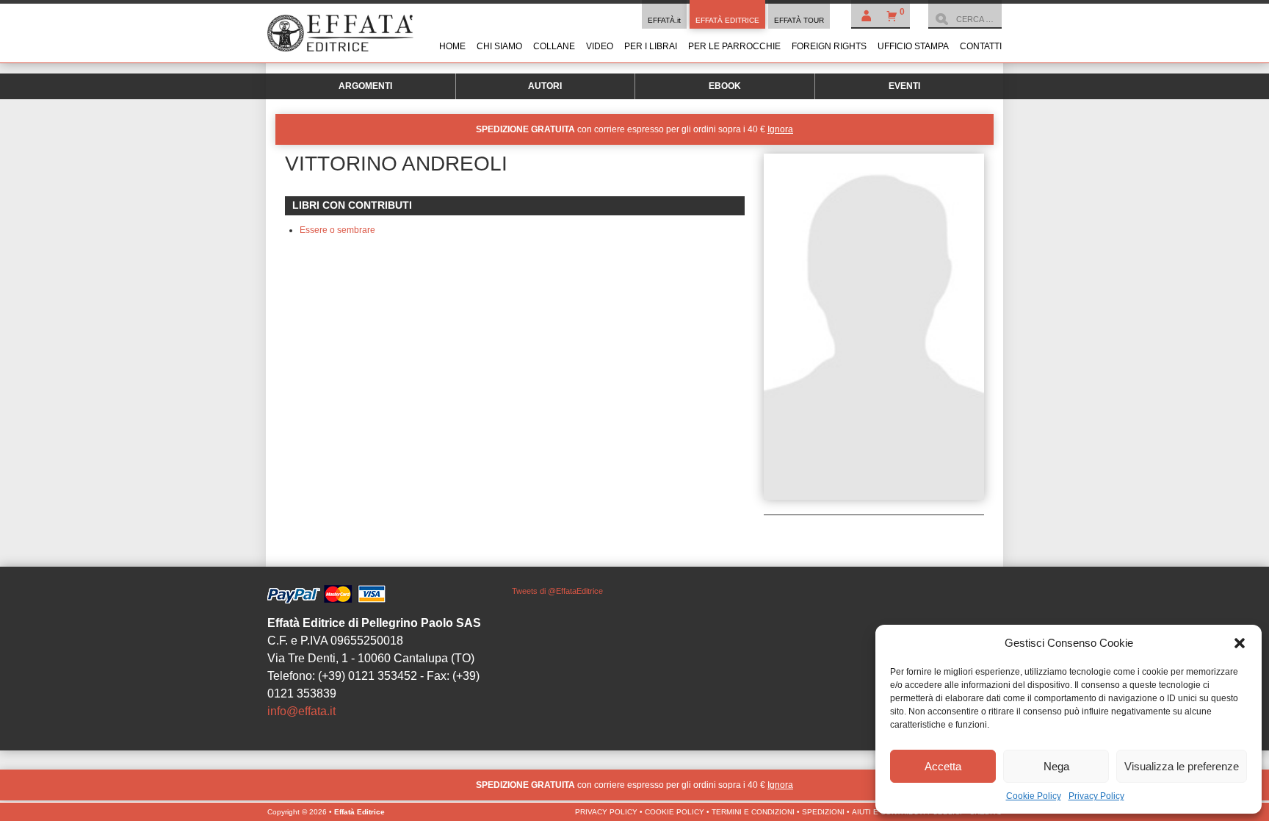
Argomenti (365, 86)
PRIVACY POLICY (606, 812)
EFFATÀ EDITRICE (727, 20)
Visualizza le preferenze (1181, 766)
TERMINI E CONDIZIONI (753, 812)
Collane (554, 46)
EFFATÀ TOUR (799, 20)
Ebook (725, 86)
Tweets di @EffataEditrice (557, 591)
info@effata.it (301, 711)
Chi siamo (499, 46)
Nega (1056, 766)
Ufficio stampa (913, 46)
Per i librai (650, 46)
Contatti (981, 46)
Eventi (904, 86)
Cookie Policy (1033, 796)
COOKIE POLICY (674, 812)
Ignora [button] (780, 129)
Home (452, 46)
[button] (1239, 643)
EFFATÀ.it (664, 20)
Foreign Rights (829, 46)
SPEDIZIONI (823, 812)
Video (599, 46)
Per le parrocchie (734, 46)
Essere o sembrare (337, 230)
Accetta (943, 766)
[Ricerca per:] (965, 19)
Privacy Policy (1096, 796)
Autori (545, 86)
